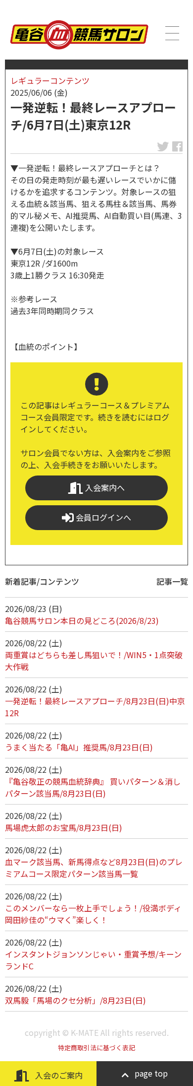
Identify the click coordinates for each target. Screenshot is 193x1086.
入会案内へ (104, 487)
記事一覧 (172, 581)
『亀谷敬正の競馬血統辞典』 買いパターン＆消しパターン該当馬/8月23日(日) (93, 787)
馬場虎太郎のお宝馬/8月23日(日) (63, 827)
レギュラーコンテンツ (50, 80)
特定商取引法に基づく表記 (96, 1047)
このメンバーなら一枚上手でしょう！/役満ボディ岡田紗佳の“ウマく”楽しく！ (93, 914)
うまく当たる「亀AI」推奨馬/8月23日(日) (79, 747)
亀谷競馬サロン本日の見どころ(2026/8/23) (82, 620)
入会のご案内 (58, 1075)
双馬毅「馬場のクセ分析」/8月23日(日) (75, 1000)
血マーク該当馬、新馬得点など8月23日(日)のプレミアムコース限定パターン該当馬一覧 (94, 868)
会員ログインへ (102, 517)
